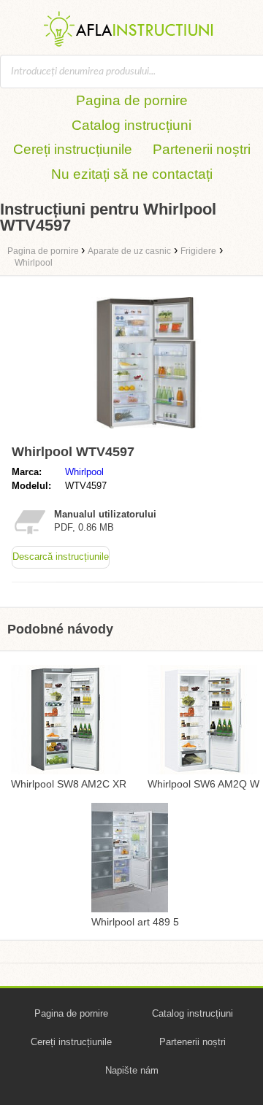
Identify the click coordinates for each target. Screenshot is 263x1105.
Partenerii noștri (202, 149)
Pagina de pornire (132, 100)
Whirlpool (84, 471)
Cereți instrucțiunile (72, 149)
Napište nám (132, 1070)
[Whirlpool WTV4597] (146, 432)
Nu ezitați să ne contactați (132, 174)
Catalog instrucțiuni (131, 125)
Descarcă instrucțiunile (60, 556)
